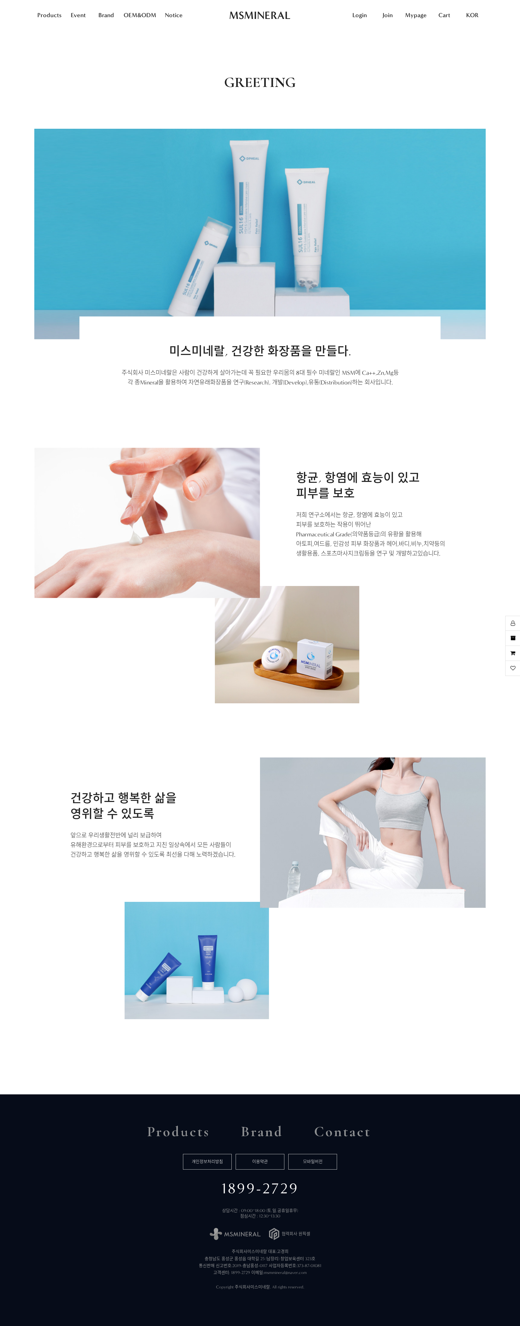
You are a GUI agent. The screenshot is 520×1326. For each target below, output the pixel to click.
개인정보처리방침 (207, 1161)
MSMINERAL (260, 15)
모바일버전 (313, 1161)
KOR (472, 15)
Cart (444, 15)
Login (359, 15)
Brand (106, 15)
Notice (174, 15)
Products (49, 15)
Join (387, 15)
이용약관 (260, 1161)
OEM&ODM (140, 15)
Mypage (416, 15)
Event (78, 15)
